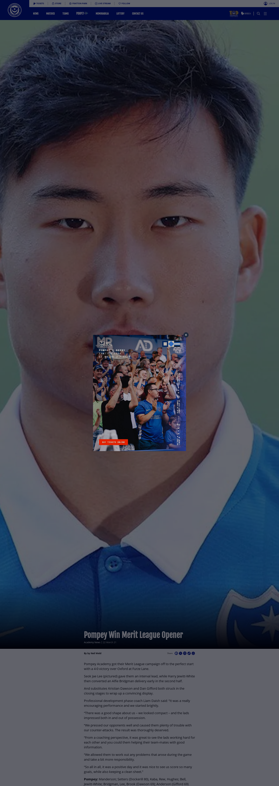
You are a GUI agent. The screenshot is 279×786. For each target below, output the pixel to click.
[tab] (186, 335)
